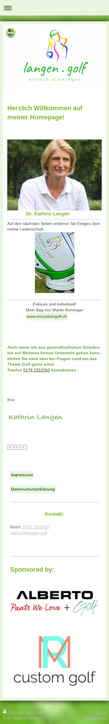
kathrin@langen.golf (28, 533)
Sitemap (44, 712)
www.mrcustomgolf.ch (47, 316)
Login (101, 712)
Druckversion (21, 712)
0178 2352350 (36, 370)
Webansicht (95, 718)
